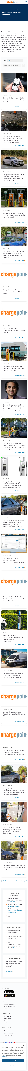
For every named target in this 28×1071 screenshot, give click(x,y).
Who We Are (7, 1016)
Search (23, 65)
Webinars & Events (9, 1035)
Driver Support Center (9, 1006)
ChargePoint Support (9, 1004)
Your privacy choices (13, 1065)
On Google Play (9, 995)
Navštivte (10, 915)
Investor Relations (9, 1033)
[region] (13, 1056)
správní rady (16, 906)
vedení (10, 906)
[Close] (24, 1045)
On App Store (9, 991)
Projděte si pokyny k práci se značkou (12, 970)
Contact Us (7, 1023)
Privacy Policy (5, 1056)
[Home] (12, 2)
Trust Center (7, 1008)
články (9, 910)
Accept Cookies (13, 1060)
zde (14, 947)
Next (22, 881)
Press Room (7, 1031)
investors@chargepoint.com (15, 940)
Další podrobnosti (10, 901)
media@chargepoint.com (14, 934)
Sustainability (7, 1018)
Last (25, 881)
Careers (6, 1021)
